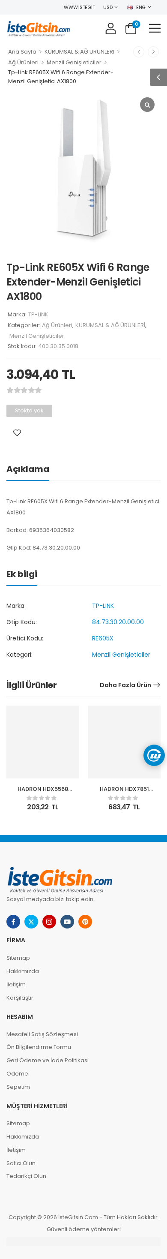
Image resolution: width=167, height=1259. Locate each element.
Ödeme (17, 1074)
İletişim (16, 984)
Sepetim (18, 1087)
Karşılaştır (19, 998)
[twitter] (31, 921)
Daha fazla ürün (125, 685)
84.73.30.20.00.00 (118, 622)
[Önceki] (138, 52)
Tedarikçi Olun (26, 1176)
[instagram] (49, 921)
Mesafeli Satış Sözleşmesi (42, 1034)
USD (107, 7)
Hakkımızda (22, 971)
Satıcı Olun (21, 1163)
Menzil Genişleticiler (74, 62)
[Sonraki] (153, 52)
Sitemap (18, 958)
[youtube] (67, 921)
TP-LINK (38, 314)
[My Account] (110, 28)
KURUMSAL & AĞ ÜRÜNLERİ (79, 52)
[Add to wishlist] (17, 432)
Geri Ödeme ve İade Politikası (47, 1060)
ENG (141, 7)
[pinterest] (85, 921)
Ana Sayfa (22, 52)
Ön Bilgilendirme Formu (38, 1047)
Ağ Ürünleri (23, 62)
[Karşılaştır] (29, 433)
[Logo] (38, 28)
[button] (155, 28)
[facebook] (13, 921)
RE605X (102, 638)
